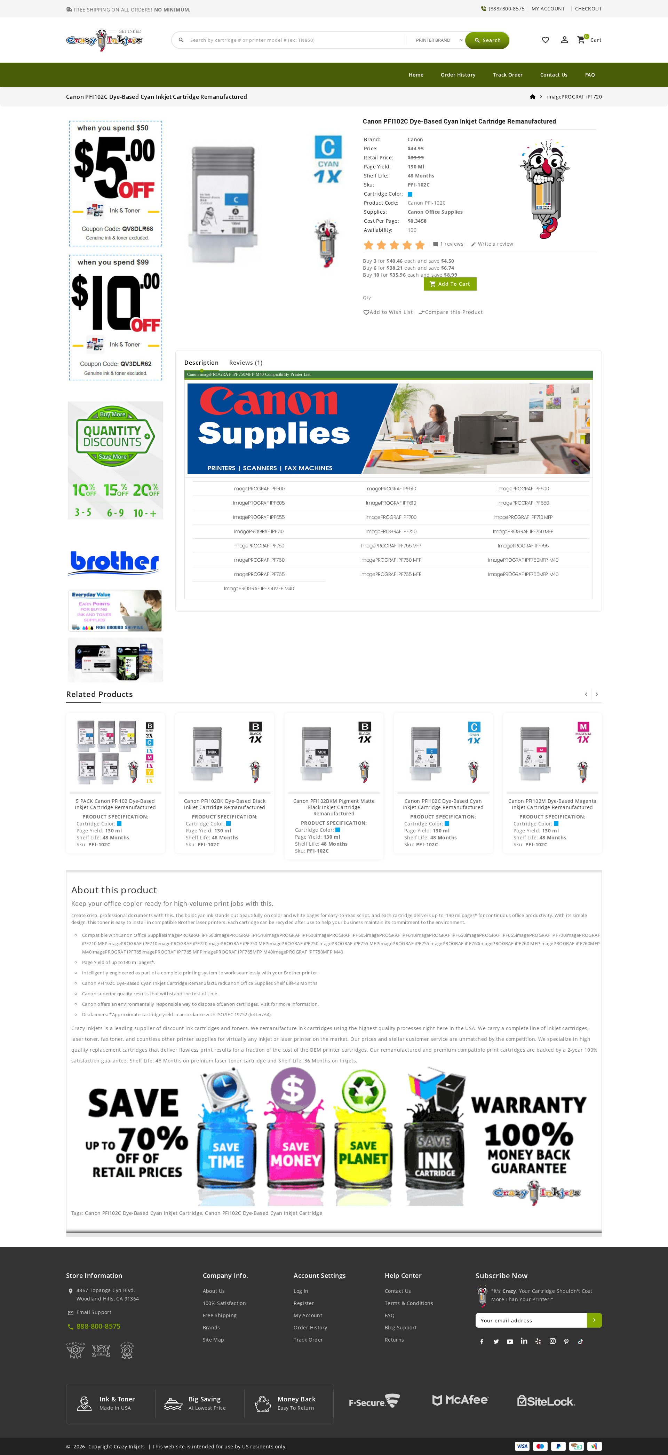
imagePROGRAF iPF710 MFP (523, 517)
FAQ (590, 74)
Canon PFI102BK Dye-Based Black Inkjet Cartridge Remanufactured (224, 804)
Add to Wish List (388, 312)
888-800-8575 (99, 1326)
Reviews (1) (246, 362)
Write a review (492, 243)
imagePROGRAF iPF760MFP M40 (523, 559)
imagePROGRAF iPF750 (258, 545)
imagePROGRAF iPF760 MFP (391, 559)
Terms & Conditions (409, 1303)
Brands (211, 1327)
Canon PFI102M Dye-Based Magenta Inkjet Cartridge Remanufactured (552, 804)
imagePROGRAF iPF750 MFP (523, 531)
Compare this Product (450, 312)
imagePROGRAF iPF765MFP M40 (523, 574)
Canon (415, 139)
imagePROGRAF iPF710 (259, 531)
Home (416, 74)
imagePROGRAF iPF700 (391, 517)
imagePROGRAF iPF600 (523, 488)
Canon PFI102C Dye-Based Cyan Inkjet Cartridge (143, 1213)
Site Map (213, 1339)
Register (304, 1303)
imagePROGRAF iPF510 (391, 488)
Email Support (94, 1312)
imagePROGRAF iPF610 (391, 502)
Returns (394, 1339)
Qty (367, 297)
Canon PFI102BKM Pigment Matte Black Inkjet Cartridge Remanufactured (334, 807)
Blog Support (401, 1327)
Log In (301, 1291)
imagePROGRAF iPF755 (523, 545)
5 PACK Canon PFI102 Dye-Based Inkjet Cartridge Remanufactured (115, 804)
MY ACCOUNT (548, 8)
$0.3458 (417, 221)
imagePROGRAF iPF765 (259, 574)
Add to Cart (454, 283)
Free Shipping (220, 1315)
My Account (308, 1315)
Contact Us (554, 74)
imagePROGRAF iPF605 (259, 502)
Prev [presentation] (586, 694)
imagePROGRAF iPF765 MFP (391, 574)
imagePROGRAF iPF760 (259, 559)
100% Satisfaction (224, 1303)
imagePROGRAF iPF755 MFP (391, 545)
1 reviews (448, 243)
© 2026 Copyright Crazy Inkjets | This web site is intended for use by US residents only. (176, 1446)
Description (201, 362)
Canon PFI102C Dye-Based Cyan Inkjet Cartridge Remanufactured (443, 804)
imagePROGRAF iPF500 (259, 488)
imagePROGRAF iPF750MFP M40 (259, 588)
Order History (458, 74)
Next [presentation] (596, 694)
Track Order (508, 74)
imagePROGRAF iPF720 (391, 531)
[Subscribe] (594, 1320)
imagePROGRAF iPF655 (259, 517)
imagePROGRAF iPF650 (523, 502)
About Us (214, 1291)
